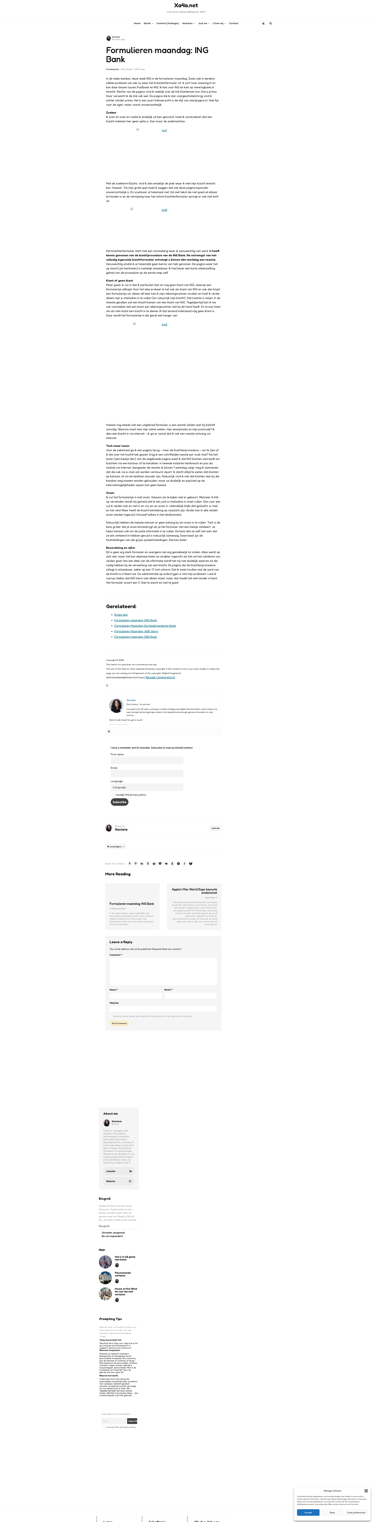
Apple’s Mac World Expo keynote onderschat (194, 891)
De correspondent (112, 1236)
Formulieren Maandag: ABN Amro (136, 631)
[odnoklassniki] (172, 863)
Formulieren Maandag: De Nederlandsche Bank (145, 625)
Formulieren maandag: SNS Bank (135, 620)
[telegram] (178, 863)
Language (117, 781)
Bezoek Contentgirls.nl (160, 677)
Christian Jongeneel (113, 1232)
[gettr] (184, 863)
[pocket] (160, 863)
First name (117, 754)
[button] (366, 1490)
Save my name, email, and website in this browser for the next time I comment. (152, 1016)
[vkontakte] (166, 863)
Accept (308, 1512)
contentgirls (116, 846)
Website (114, 1002)
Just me (215, 828)
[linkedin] (141, 863)
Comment (116, 954)
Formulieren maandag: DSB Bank (135, 637)
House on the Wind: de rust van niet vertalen (126, 1291)
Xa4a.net (186, 5)
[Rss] (109, 731)
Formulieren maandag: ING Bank (132, 903)
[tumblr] (147, 863)
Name (114, 989)
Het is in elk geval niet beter (125, 1258)
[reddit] (154, 863)
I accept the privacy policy (130, 794)
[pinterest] (135, 863)
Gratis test (121, 614)
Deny (332, 1512)
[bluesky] (190, 863)
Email (114, 767)
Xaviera (116, 36)
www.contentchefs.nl (119, 724)
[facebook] (129, 863)
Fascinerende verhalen (123, 1274)
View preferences (356, 1512)
